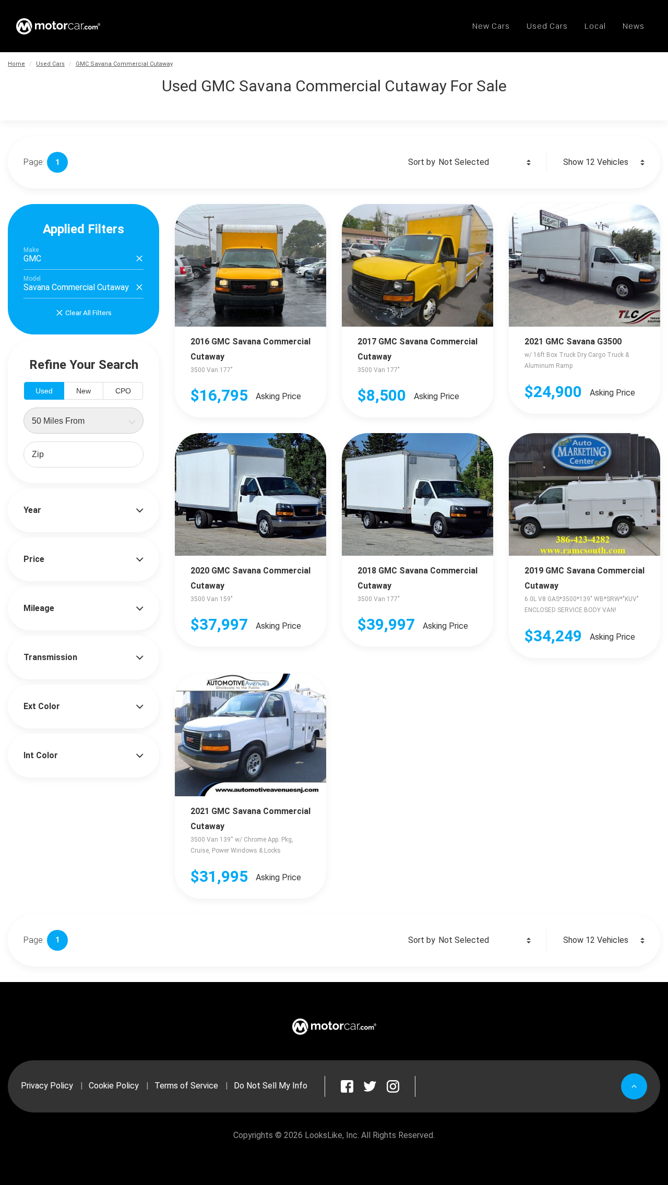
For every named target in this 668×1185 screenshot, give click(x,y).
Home (16, 64)
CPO (123, 391)
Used (44, 391)
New (83, 391)
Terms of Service (186, 1086)
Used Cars (50, 64)
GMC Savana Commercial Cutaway (124, 64)
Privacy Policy (47, 1086)
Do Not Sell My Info (270, 1086)
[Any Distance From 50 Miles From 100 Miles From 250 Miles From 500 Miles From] (83, 421)
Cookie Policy (114, 1086)
